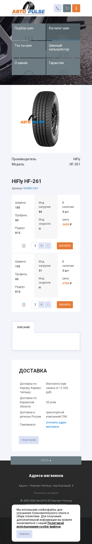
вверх (45, 460)
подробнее (29, 440)
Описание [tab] (23, 327)
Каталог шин (59, 28)
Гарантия (56, 63)
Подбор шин (24, 28)
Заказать (65, 245)
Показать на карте (46, 493)
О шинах (21, 63)
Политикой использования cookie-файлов (40, 524)
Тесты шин (23, 45)
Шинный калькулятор (59, 47)
